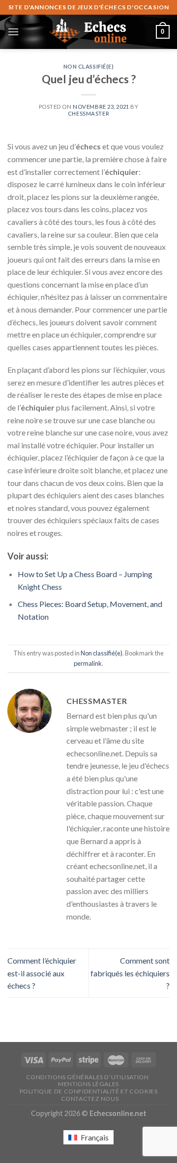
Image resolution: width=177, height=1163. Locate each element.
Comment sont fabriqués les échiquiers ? (130, 973)
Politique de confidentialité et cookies (89, 1091)
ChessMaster (88, 113)
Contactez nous (90, 1098)
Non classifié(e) (88, 66)
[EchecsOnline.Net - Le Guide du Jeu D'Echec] (88, 32)
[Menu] (13, 32)
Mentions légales (88, 1084)
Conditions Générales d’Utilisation (87, 1077)
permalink (88, 663)
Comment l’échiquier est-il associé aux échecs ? (41, 973)
